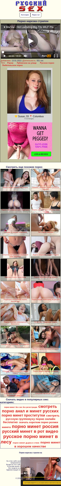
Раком (10, 63)
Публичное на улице (26, 63)
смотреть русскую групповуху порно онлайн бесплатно (31, 419)
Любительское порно (12, 65)
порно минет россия (35, 426)
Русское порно (47, 63)
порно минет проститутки (23, 415)
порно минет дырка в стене (26, 443)
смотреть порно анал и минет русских (30, 408)
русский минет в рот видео (30, 431)
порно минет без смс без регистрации (20, 407)
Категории (25, 15)
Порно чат (36, 15)
